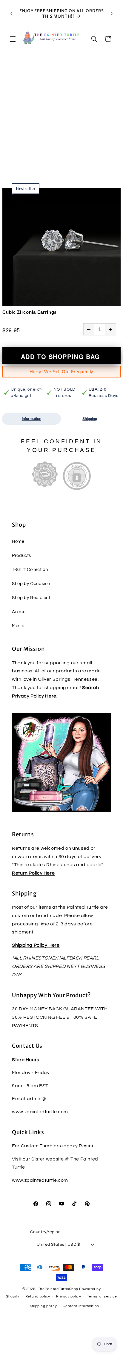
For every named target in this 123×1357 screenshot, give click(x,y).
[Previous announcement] (11, 13)
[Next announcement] (111, 13)
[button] (12, 39)
